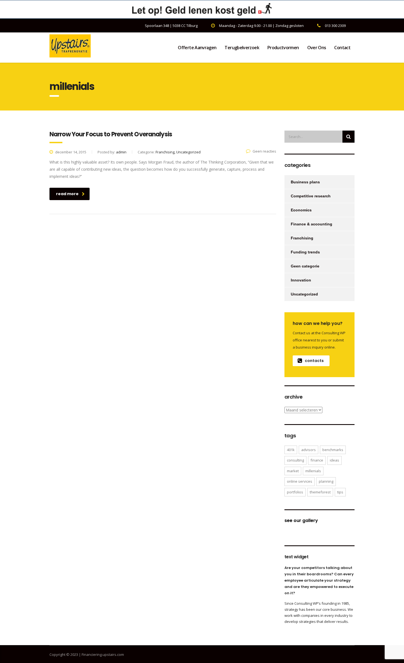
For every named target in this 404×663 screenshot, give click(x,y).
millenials (313, 470)
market (293, 470)
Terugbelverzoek (242, 48)
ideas (334, 460)
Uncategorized (304, 294)
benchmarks (332, 449)
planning (326, 481)
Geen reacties (264, 151)
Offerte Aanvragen (197, 48)
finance (317, 460)
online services (299, 481)
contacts (314, 360)
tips (340, 492)
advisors (308, 449)
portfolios (295, 492)
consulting (295, 460)
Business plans (305, 182)
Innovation (301, 280)
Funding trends (305, 252)
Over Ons (316, 48)
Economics (301, 210)
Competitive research (311, 196)
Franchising (302, 238)
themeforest (320, 492)
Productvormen (283, 48)
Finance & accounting (311, 224)
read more (67, 194)
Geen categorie (305, 266)
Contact (342, 48)
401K (291, 449)
